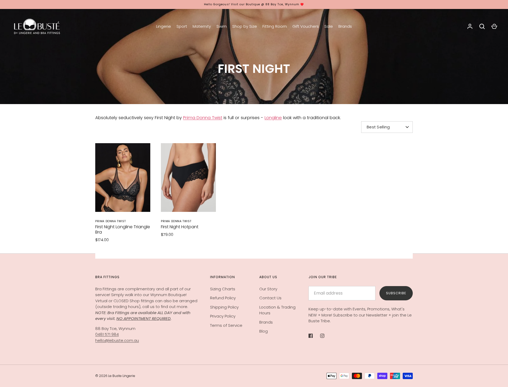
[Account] (470, 26)
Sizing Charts (222, 289)
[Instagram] (326, 336)
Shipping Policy (224, 307)
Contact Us (270, 298)
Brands (345, 26)
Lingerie (163, 26)
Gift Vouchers (305, 26)
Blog (263, 331)
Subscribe (396, 293)
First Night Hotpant (179, 227)
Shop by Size (244, 26)
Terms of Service (226, 325)
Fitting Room (274, 26)
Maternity (202, 26)
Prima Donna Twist (202, 118)
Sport (181, 26)
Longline (273, 118)
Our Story (268, 289)
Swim (221, 26)
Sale (328, 26)
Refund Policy (223, 298)
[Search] (482, 26)
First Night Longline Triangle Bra (122, 229)
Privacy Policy (222, 316)
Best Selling (378, 127)
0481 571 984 (107, 334)
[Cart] (494, 26)
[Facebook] (314, 336)
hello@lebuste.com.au (117, 340)
